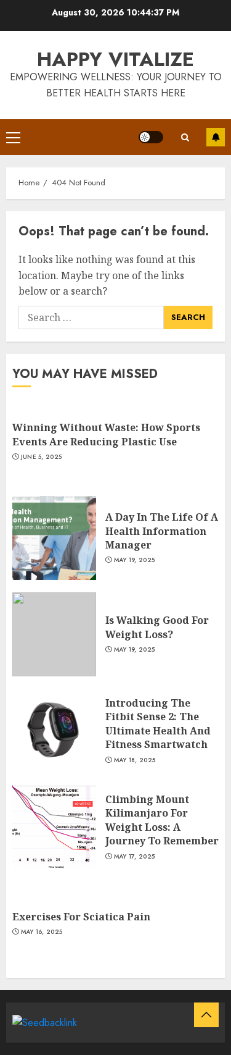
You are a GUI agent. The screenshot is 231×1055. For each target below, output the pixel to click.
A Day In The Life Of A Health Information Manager (161, 531)
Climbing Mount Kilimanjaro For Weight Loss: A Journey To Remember (162, 819)
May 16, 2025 (42, 932)
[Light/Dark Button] (151, 137)
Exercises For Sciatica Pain (81, 916)
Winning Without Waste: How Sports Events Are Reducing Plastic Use (106, 434)
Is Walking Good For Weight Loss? (157, 627)
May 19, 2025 (134, 560)
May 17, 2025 (134, 856)
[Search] (184, 137)
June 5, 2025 (41, 457)
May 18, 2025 (135, 760)
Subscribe (215, 137)
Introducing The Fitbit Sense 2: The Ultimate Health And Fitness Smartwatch (158, 723)
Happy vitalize (115, 59)
